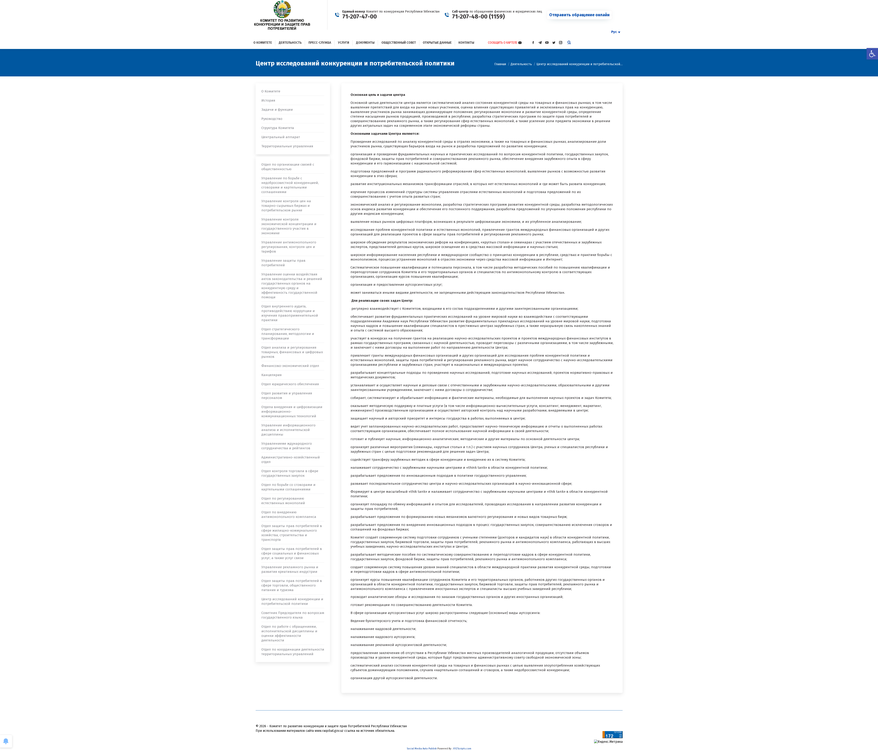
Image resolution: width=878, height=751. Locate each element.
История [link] (268, 100)
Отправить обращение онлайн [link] (579, 14)
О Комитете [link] (270, 91)
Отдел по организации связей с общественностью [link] (287, 166)
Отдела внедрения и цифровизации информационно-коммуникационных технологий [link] (291, 411)
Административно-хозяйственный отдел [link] (290, 459)
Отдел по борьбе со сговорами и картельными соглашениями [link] (288, 487)
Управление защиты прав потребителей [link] (283, 262)
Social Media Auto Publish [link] (422, 748)
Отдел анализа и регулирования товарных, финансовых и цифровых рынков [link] (292, 352)
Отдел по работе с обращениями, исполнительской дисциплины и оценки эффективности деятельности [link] (289, 633)
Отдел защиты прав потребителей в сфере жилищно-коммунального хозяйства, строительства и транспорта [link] (291, 533)
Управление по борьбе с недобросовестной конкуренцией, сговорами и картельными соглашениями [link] (290, 185)
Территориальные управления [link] (287, 146)
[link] (872, 53)
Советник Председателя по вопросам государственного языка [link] (292, 615)
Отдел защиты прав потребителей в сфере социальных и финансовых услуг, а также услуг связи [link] (291, 553)
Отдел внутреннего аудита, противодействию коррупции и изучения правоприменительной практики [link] (289, 313)
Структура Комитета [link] (277, 128)
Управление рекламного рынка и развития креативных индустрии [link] (289, 569)
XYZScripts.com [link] (462, 748)
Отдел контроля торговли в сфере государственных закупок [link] (289, 473)
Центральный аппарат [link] (280, 137)
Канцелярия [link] (271, 375)
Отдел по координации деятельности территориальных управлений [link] (292, 651)
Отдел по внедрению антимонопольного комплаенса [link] (288, 514)
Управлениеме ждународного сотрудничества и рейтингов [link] (286, 445)
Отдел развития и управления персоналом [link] (286, 395)
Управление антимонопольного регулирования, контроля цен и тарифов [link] (288, 246)
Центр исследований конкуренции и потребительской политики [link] (292, 601)
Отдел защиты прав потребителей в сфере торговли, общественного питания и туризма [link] (291, 585)
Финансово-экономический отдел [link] (290, 366)
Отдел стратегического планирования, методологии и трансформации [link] (287, 333)
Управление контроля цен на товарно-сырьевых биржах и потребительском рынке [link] (286, 205)
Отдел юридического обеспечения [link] (290, 384)
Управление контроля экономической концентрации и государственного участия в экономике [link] (288, 226)
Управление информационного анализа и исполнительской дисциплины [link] (288, 429)
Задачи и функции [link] (277, 110)
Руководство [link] (271, 119)
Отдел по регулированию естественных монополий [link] (283, 500)
